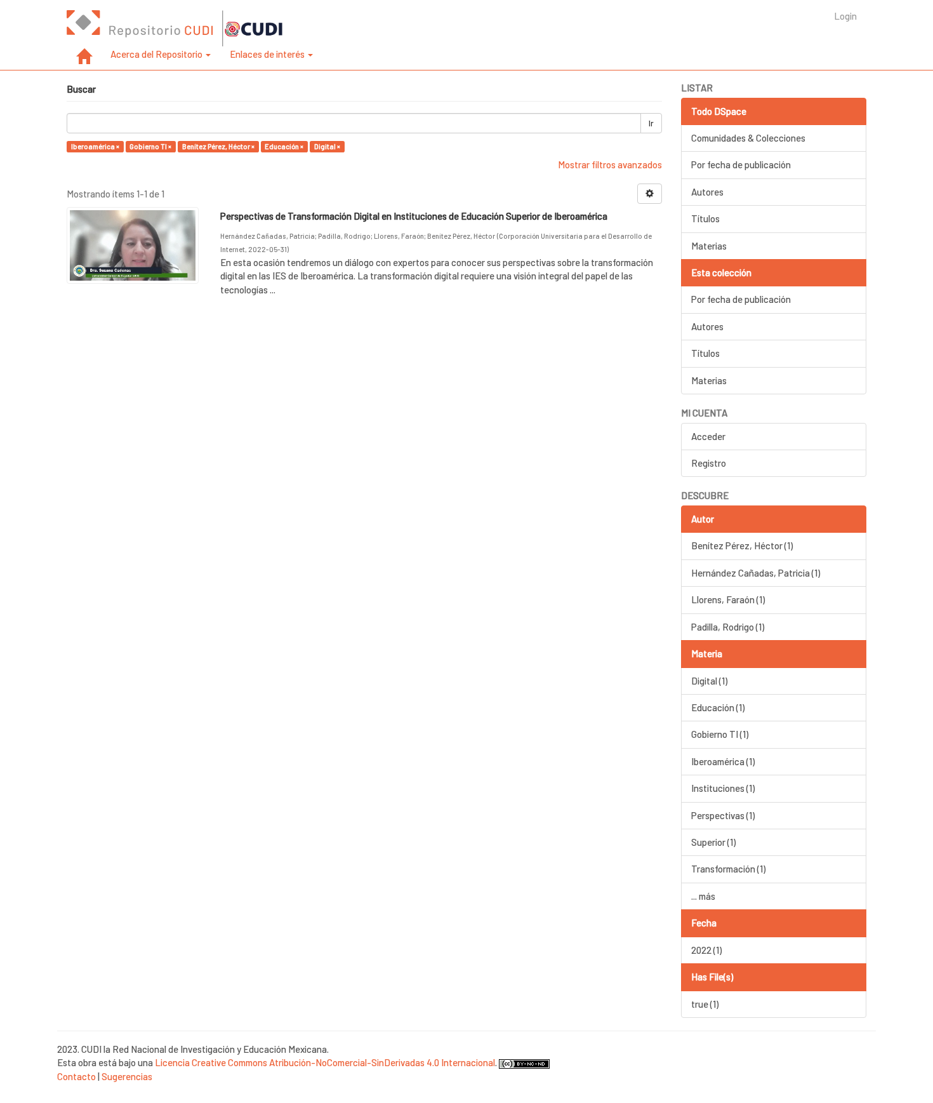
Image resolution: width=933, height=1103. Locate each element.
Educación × (284, 146)
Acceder (708, 436)
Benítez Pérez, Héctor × (218, 146)
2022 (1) (706, 950)
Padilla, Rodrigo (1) (727, 626)
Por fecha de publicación (741, 164)
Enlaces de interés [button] (268, 54)
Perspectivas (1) (723, 815)
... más (703, 896)
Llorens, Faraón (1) (728, 599)
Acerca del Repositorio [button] (157, 54)
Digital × (327, 146)
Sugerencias (127, 1076)
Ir (651, 123)
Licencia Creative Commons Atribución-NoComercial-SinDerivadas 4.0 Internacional (325, 1062)
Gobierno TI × (150, 146)
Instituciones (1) (723, 788)
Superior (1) (713, 842)
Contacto (76, 1076)
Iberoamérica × (95, 146)
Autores (707, 191)
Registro (708, 463)
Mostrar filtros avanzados (610, 164)
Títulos (705, 218)
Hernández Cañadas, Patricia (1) (755, 572)
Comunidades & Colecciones (748, 138)
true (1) (704, 1004)
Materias (709, 245)
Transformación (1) (728, 868)
